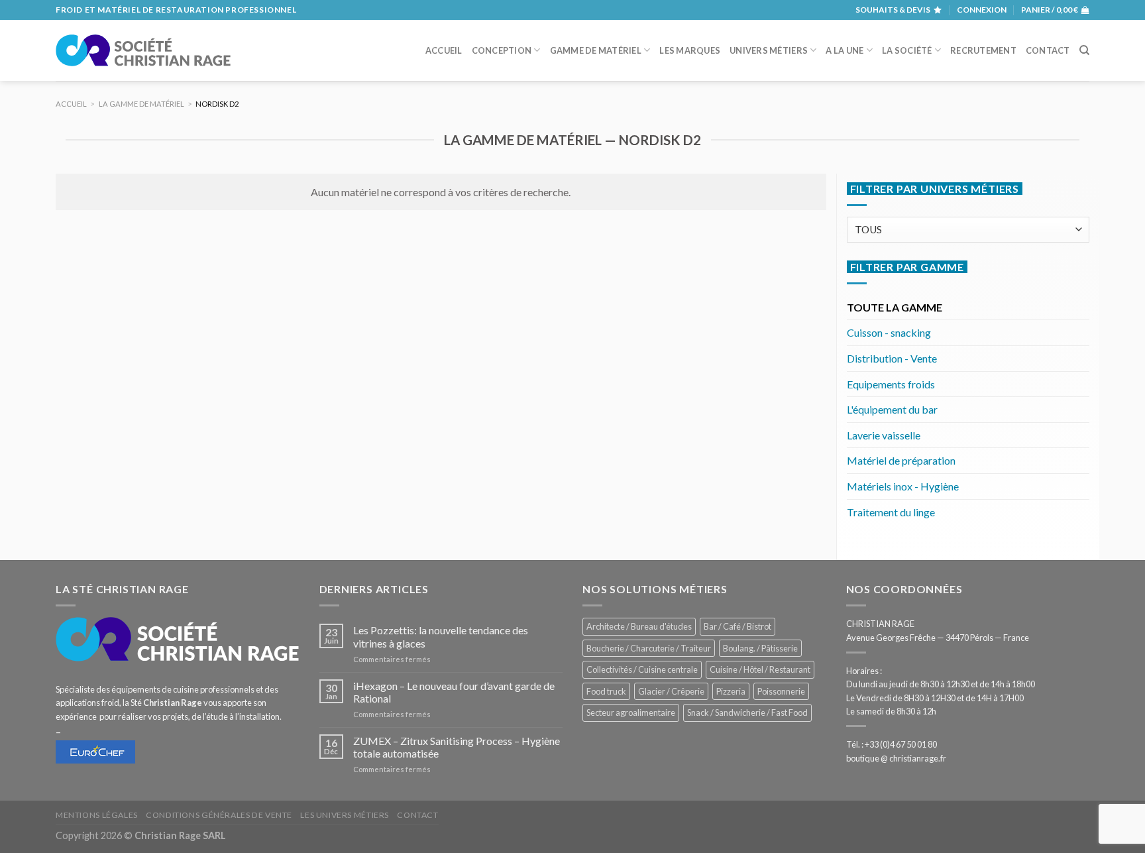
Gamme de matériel (595, 50)
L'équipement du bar (892, 409)
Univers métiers (769, 50)
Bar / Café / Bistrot (737, 626)
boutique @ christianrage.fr (896, 758)
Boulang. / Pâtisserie (760, 648)
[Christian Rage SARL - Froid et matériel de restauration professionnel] (143, 50)
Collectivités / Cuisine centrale (642, 669)
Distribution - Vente (892, 358)
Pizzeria (730, 691)
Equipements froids (891, 384)
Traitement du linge (891, 512)
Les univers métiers (344, 815)
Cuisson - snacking (889, 332)
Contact (1048, 50)
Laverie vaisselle (883, 435)
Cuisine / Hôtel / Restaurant (760, 669)
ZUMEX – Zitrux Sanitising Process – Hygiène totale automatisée (456, 747)
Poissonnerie (781, 691)
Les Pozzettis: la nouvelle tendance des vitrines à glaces (440, 636)
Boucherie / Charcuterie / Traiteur (648, 648)
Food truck (606, 691)
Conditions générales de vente (219, 815)
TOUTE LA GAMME (894, 307)
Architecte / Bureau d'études (639, 626)
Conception (502, 50)
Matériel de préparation (901, 460)
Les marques (689, 50)
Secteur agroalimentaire (630, 712)
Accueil (444, 50)
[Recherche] (1084, 50)
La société (907, 50)
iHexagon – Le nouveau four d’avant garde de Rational (454, 692)
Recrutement (983, 50)
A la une (844, 50)
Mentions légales (97, 815)
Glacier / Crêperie (671, 691)
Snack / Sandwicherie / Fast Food (747, 712)
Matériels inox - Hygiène (903, 486)
